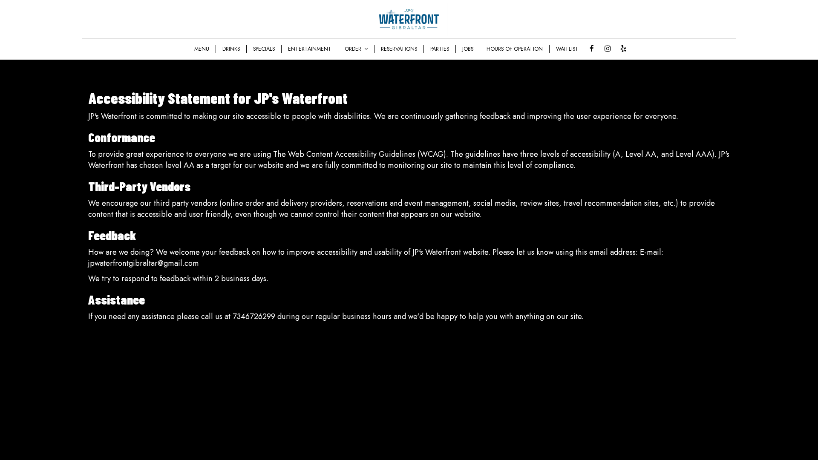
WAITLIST (567, 49)
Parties (439, 49)
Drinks (231, 49)
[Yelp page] (623, 48)
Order (354, 49)
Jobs (467, 49)
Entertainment (309, 49)
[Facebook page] (592, 48)
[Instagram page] (607, 48)
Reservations (399, 49)
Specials (264, 49)
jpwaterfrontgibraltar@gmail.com (143, 263)
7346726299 (254, 316)
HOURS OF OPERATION (515, 49)
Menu (201, 49)
